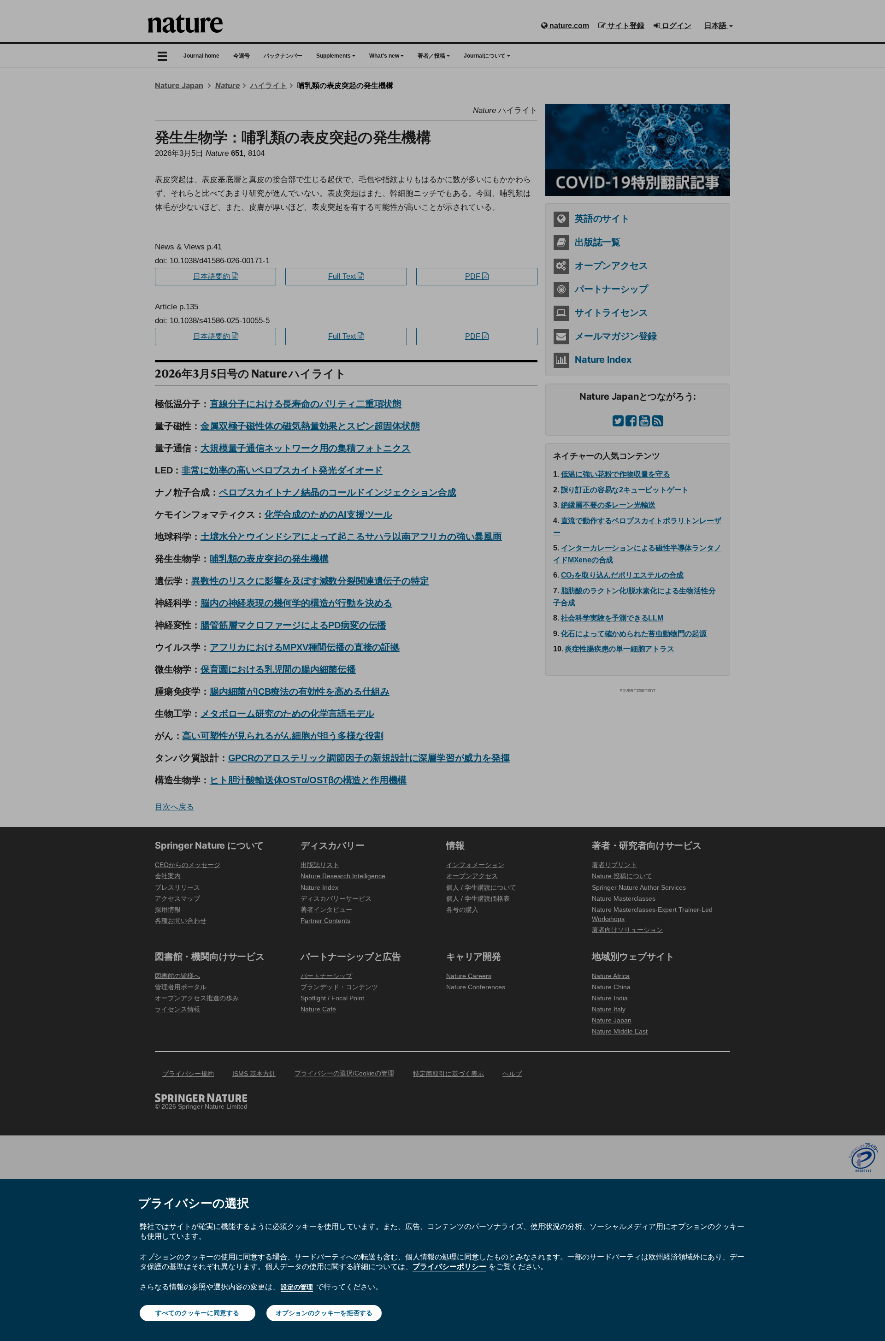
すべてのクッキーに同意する (197, 1313)
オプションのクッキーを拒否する (324, 1313)
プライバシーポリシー (449, 1266)
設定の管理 (297, 1287)
